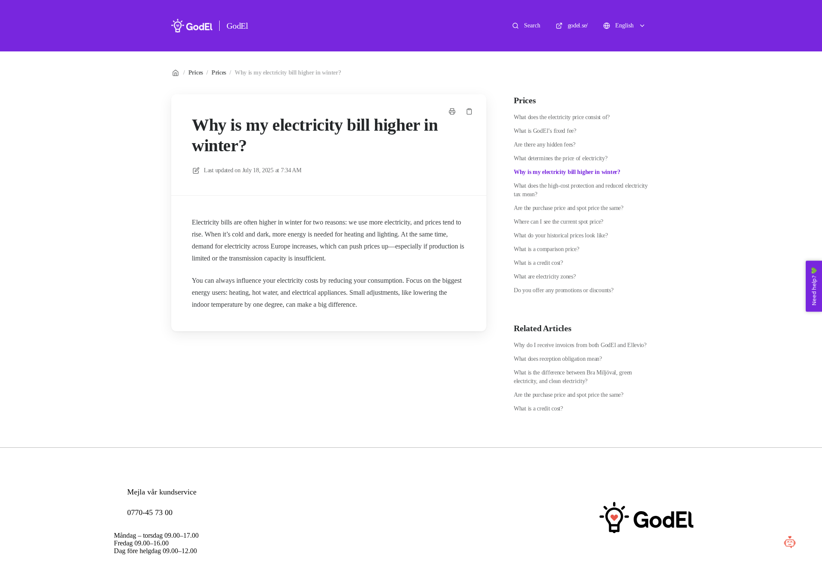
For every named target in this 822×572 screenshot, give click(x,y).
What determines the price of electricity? (561, 158)
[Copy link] (469, 111)
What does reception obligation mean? (558, 359)
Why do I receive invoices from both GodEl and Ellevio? (580, 345)
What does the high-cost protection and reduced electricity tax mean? (581, 190)
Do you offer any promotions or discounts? (564, 290)
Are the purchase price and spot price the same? (568, 208)
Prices (195, 72)
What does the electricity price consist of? (562, 117)
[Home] (192, 25)
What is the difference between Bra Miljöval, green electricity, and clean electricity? (573, 376)
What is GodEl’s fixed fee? (545, 131)
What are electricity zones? (544, 276)
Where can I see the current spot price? (558, 222)
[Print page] (452, 111)
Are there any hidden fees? (544, 144)
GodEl (237, 25)
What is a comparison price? (546, 249)
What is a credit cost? (538, 263)
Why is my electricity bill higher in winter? (288, 72)
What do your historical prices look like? (561, 235)
